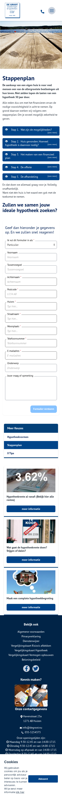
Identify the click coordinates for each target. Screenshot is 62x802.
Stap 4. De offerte (33, 167)
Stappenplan (14, 445)
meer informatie (31, 509)
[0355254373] (42, 10)
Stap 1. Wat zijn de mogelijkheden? (33, 131)
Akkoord (43, 779)
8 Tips (10, 453)
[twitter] (35, 668)
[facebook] (26, 668)
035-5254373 (32, 732)
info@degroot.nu (32, 727)
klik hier (20, 792)
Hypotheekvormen (17, 437)
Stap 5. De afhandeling (33, 176)
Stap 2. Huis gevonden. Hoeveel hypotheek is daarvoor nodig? (31, 143)
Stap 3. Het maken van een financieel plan (31, 156)
